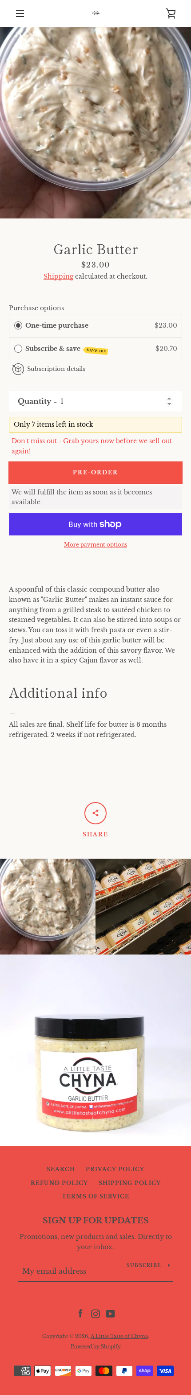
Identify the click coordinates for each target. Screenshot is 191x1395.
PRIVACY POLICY (115, 1169)
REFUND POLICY (59, 1183)
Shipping (58, 276)
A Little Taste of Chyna (119, 1336)
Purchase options (36, 308)
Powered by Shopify (96, 1346)
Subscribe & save (66, 349)
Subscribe (144, 1265)
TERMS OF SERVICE (95, 1196)
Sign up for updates (96, 1221)
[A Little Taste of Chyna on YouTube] (110, 1313)
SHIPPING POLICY (130, 1183)
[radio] (18, 325)
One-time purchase (56, 325)
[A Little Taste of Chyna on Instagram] (95, 1313)
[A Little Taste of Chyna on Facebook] (80, 1313)
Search (61, 1169)
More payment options (95, 544)
